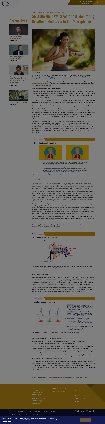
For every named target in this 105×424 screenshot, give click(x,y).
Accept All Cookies (86, 420)
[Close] (102, 420)
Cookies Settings (74, 420)
